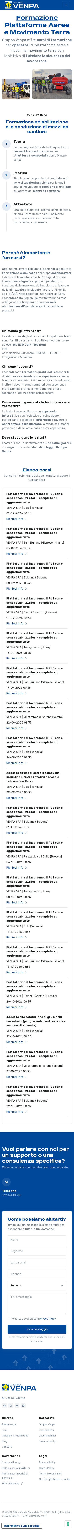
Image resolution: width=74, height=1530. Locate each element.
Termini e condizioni (50, 1473)
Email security (47, 1441)
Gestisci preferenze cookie (54, 1479)
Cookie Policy (46, 1468)
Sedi (4, 1430)
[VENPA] (22, 5)
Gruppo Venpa (47, 1424)
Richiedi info (15, 519)
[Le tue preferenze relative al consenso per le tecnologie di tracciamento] (68, 1524)
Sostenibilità (46, 1430)
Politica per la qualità (14, 1468)
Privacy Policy (47, 1318)
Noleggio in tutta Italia (15, 1435)
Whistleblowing (11, 1483)
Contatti (7, 1446)
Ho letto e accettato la (34, 1318)
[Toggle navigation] (66, 5)
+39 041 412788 (11, 1195)
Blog (4, 1441)
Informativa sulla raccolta (21, 1525)
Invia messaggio (37, 1329)
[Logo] (19, 1387)
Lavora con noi (47, 1435)
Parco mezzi (9, 1424)
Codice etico (9, 1462)
